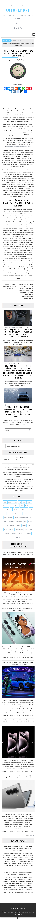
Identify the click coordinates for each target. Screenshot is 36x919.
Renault (24, 525)
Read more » (26, 601)
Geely (30, 506)
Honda (15, 510)
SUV (26, 529)
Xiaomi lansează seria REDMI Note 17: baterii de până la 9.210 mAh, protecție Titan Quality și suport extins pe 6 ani (18, 554)
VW (25, 533)
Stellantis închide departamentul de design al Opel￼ (10, 286)
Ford (26, 506)
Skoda (5, 529)
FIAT (22, 506)
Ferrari (17, 506)
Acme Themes (18, 914)
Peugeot (12, 525)
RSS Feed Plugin (31, 835)
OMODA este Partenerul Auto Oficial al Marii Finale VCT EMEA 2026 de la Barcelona (18, 663)
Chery (24, 502)
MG (31, 517)
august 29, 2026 (10, 327)
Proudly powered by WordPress (11, 912)
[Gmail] (27, 88)
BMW (15, 502)
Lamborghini (10, 513)
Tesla (30, 529)
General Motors (7, 510)
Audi (5, 502)
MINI (5, 521)
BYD (20, 502)
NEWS (18, 278)
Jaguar (27, 510)
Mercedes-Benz (23, 517)
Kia (31, 510)
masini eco (26, 513)
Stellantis (11, 529)
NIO (25, 521)
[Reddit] (16, 88)
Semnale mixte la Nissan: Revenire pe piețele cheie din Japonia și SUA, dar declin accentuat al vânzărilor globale (18, 474)
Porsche (18, 525)
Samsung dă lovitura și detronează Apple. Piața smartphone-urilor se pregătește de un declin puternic (18, 777)
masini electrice (8, 517)
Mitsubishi (11, 521)
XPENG (18, 537)
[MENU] (33, 34)
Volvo (20, 533)
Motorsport (19, 521)
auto (26, 60)
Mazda (16, 517)
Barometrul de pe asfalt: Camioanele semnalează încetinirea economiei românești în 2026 (18, 873)
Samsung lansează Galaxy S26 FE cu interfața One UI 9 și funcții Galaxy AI (18, 609)
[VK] (14, 92)
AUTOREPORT (18, 10)
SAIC (29, 525)
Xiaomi (29, 533)
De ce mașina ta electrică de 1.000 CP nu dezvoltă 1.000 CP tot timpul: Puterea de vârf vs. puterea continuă (18, 460)
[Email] (12, 88)
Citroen (30, 502)
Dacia (12, 506)
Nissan (30, 521)
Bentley (10, 502)
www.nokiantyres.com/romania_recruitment (18, 146)
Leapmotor (18, 513)
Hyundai (21, 510)
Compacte (6, 506)
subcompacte (19, 529)
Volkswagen (13, 533)
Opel (6, 525)
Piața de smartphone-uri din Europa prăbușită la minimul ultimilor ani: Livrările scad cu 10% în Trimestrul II (18, 722)
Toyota (7, 533)
